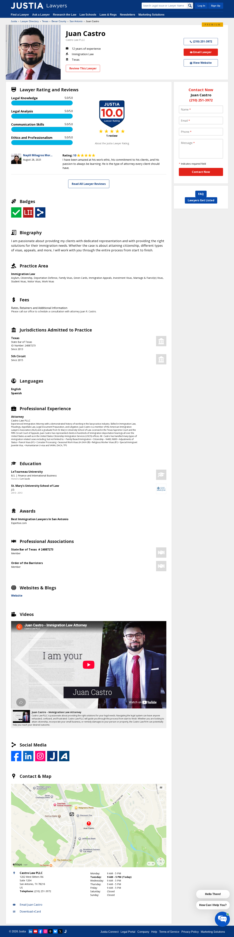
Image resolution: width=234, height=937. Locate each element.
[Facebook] (40, 931)
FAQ (201, 194)
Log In (201, 5)
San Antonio (76, 21)
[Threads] (50, 931)
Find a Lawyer (20, 14)
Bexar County (59, 21)
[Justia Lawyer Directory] (27, 6)
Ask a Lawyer (41, 14)
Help (154, 931)
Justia (14, 21)
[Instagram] (45, 931)
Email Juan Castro (31, 905)
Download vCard (30, 911)
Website (16, 595)
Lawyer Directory (29, 21)
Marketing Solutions (151, 14)
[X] (60, 931)
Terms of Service (169, 931)
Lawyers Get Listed (201, 200)
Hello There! (213, 894)
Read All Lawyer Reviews (89, 184)
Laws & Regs (108, 14)
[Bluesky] (55, 931)
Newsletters (127, 14)
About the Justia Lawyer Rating (112, 143)
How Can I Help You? (213, 905)
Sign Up (215, 5)
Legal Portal (128, 931)
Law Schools (87, 14)
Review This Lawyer (83, 68)
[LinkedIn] (30, 931)
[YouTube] (35, 931)
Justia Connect (109, 931)
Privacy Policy (190, 931)
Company (143, 931)
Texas (45, 21)
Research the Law (64, 14)
